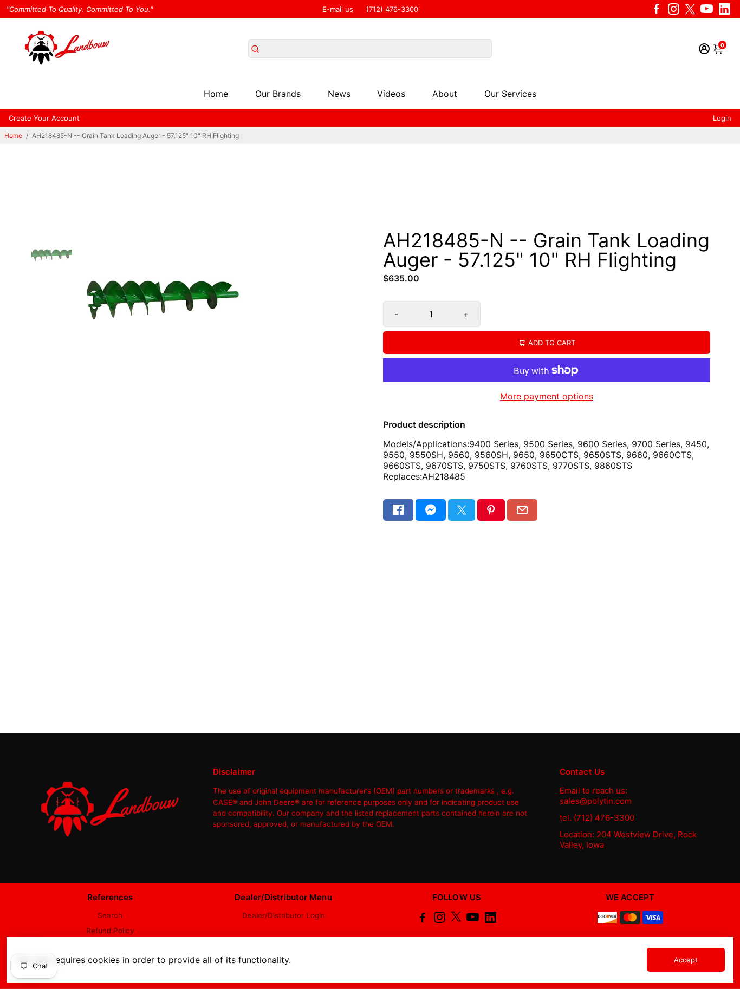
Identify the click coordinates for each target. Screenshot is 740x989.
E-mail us (337, 9)
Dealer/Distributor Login (283, 915)
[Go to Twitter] (690, 9)
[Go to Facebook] (657, 9)
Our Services (510, 93)
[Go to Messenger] (431, 510)
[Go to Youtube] (706, 9)
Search (110, 915)
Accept (686, 959)
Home (216, 93)
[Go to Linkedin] (724, 9)
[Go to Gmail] (522, 510)
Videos (391, 93)
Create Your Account (44, 118)
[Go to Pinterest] (490, 510)
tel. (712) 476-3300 (597, 818)
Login (722, 118)
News (339, 93)
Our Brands (278, 93)
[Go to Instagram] (673, 9)
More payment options (546, 396)
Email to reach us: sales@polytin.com (596, 795)
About (444, 93)
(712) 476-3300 (392, 9)
